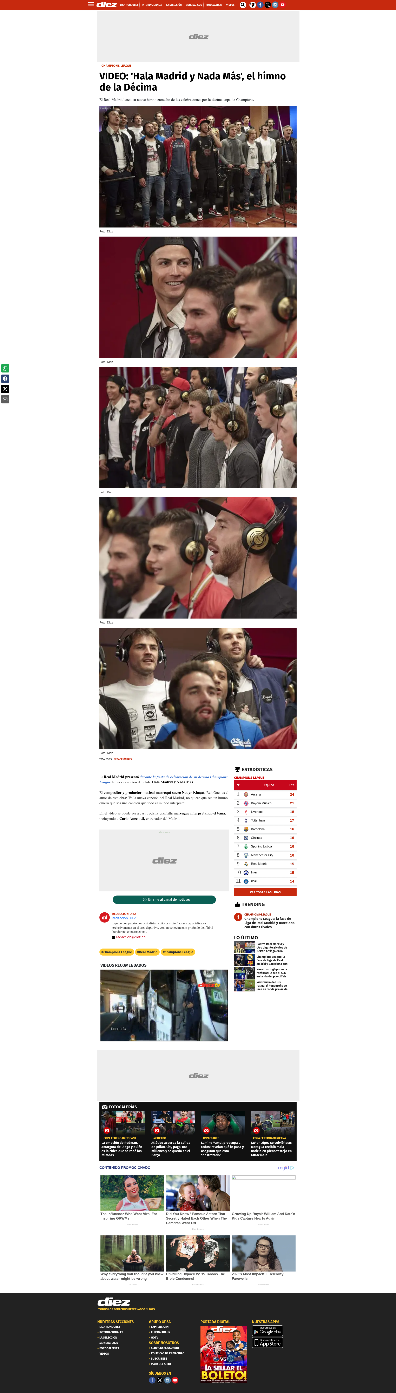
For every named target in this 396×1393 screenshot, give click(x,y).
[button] (5, 368)
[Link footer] (113, 1301)
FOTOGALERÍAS (123, 1106)
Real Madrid (148, 952)
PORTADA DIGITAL (215, 1322)
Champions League (117, 952)
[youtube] (175, 1380)
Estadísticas (257, 769)
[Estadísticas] (252, 4)
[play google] (275, 1330)
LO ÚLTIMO (246, 937)
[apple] (275, 1342)
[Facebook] (152, 1380)
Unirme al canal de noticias (169, 899)
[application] (164, 1005)
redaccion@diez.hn (131, 937)
